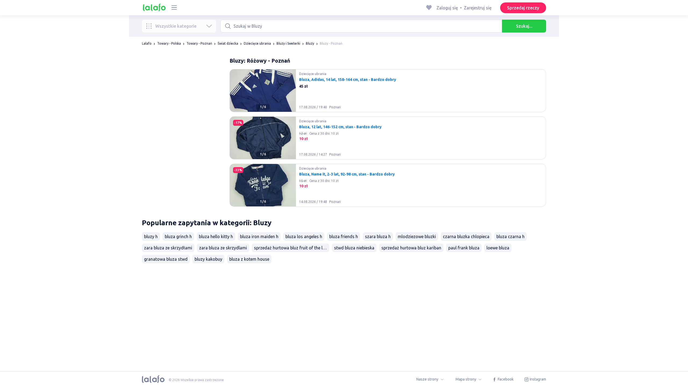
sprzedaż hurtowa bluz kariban (411, 247)
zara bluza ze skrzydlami (223, 247)
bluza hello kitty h (216, 236)
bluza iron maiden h (259, 236)
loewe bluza (497, 247)
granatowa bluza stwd (166, 259)
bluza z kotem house (249, 259)
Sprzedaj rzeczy (523, 7)
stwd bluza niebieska (354, 247)
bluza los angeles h (303, 236)
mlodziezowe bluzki (417, 236)
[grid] (388, 140)
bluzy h (151, 236)
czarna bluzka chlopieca (466, 236)
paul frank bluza (463, 247)
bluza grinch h (178, 236)
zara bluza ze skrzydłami (168, 247)
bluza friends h (343, 236)
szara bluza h (378, 236)
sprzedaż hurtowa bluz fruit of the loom (291, 247)
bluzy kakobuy (208, 259)
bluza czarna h (510, 236)
